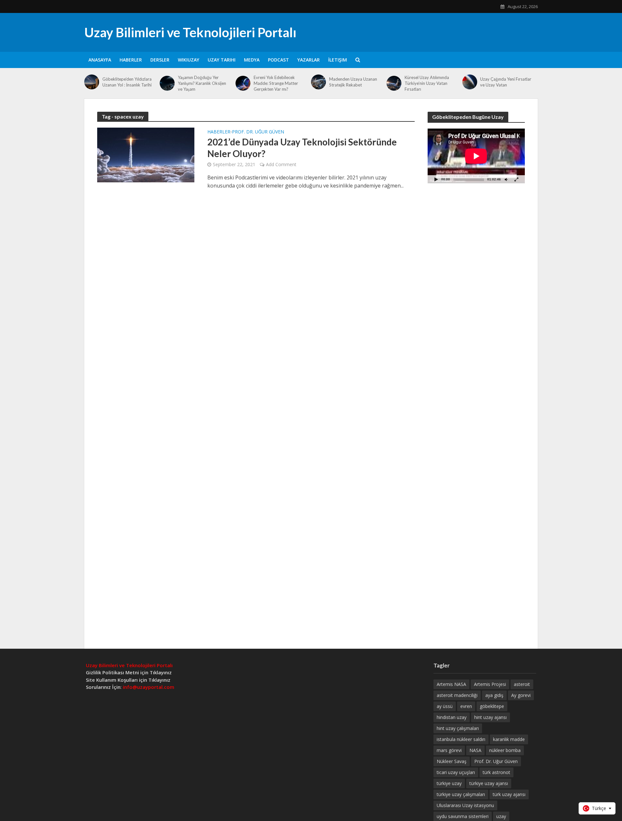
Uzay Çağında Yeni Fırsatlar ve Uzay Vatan (505, 81)
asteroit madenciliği (457, 695)
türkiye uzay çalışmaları (461, 794)
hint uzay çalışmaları (458, 728)
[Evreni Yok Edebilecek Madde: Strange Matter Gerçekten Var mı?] (243, 83)
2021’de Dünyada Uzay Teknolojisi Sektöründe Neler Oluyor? (302, 147)
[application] (476, 156)
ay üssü (445, 706)
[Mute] (506, 179)
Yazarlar (308, 60)
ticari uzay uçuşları (456, 772)
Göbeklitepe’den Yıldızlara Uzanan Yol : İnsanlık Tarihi (127, 81)
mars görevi (449, 750)
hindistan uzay (451, 717)
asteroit (522, 684)
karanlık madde (509, 739)
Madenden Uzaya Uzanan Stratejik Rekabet (353, 81)
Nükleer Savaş (451, 761)
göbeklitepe (492, 706)
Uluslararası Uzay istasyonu (465, 805)
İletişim (337, 60)
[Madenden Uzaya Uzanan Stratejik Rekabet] (318, 81)
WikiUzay (188, 60)
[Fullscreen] (516, 179)
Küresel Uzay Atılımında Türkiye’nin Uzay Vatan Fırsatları (427, 83)
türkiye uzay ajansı (488, 783)
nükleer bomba (505, 750)
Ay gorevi (521, 695)
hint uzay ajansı (490, 717)
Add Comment (281, 164)
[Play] (436, 179)
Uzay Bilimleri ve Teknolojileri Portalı (190, 32)
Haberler (131, 60)
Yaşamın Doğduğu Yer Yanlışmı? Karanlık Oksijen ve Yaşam (202, 83)
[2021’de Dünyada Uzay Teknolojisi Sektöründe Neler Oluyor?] (145, 154)
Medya (251, 60)
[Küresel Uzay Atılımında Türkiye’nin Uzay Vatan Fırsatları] (393, 83)
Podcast (278, 60)
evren (466, 706)
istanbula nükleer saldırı (461, 739)
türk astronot (496, 772)
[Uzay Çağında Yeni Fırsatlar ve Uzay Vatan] (469, 81)
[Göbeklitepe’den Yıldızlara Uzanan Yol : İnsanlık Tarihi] (91, 81)
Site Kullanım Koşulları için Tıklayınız (128, 680)
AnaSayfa (99, 60)
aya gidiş (494, 695)
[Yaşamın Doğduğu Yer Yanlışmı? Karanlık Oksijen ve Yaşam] (167, 83)
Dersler (159, 60)
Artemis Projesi (490, 684)
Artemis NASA (451, 684)
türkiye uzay (449, 783)
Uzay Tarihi (222, 60)
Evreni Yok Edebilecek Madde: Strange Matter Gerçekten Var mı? (276, 83)
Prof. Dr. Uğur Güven (258, 132)
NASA (475, 750)
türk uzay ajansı (509, 794)
